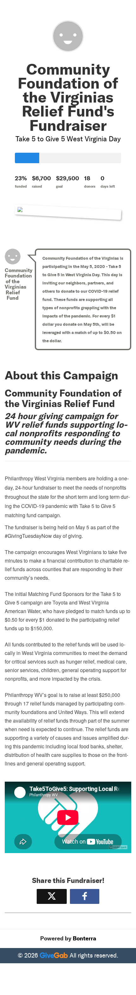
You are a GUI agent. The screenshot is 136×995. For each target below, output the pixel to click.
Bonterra (84, 938)
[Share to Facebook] (84, 896)
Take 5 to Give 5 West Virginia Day (68, 139)
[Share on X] (52, 896)
